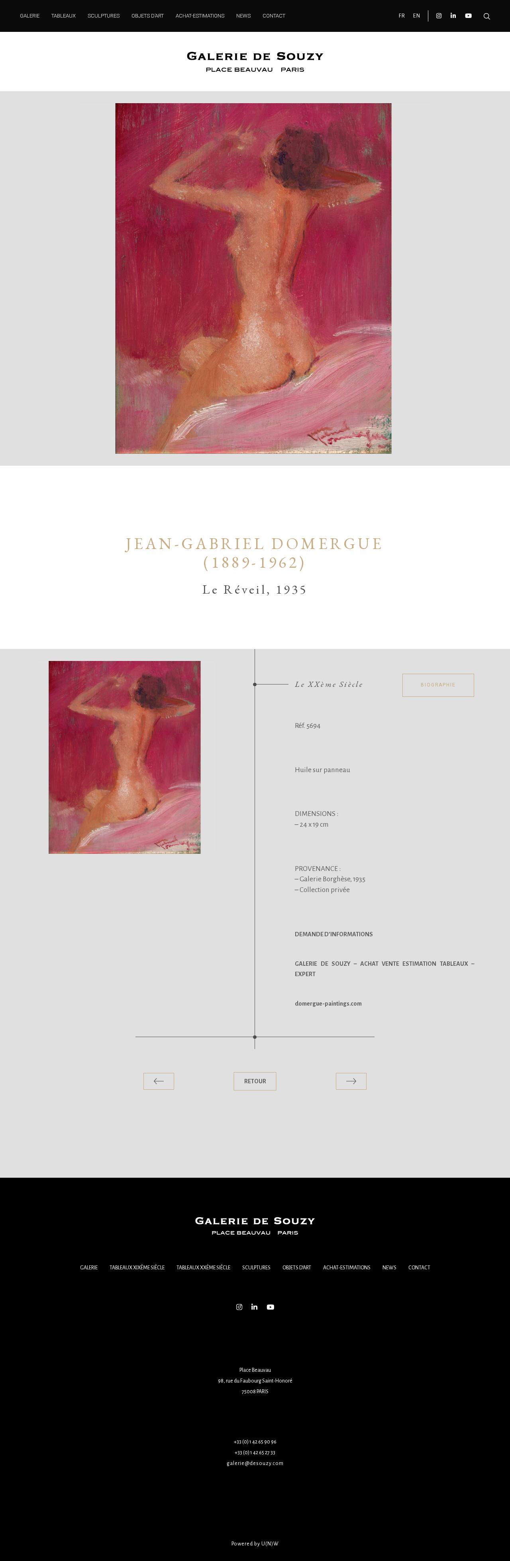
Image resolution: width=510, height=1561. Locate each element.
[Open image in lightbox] (125, 757)
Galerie (89, 1268)
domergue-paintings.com (328, 1003)
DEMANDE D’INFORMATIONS (334, 934)
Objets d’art (296, 1268)
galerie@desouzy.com (255, 1463)
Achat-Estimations (347, 1268)
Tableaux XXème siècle (203, 1268)
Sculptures (256, 1268)
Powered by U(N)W (255, 1544)
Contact (419, 1268)
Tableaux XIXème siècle (137, 1268)
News (389, 1268)
